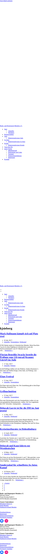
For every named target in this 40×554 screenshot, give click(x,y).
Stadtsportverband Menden (8, 507)
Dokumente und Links (15, 152)
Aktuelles (11, 131)
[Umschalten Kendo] (34, 308)
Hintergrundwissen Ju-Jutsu (16, 141)
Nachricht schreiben (6, 517)
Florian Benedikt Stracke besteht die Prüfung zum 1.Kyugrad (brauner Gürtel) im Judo (18, 357)
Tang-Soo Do (8, 147)
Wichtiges (11, 132)
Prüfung (12, 365)
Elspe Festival (7, 376)
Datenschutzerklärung (15, 156)
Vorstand (11, 154)
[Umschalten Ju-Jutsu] (34, 305)
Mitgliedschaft (12, 150)
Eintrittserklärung (5, 512)
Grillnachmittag (8, 391)
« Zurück (7, 483)
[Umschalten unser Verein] (34, 313)
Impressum (11, 157)
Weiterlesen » (9, 350)
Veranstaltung (14, 342)
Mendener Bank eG (6, 504)
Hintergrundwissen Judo (15, 138)
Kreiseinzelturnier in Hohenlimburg (18, 429)
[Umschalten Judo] (34, 301)
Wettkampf (23, 342)
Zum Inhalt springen (6, 1)
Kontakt (6, 159)
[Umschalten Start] (34, 294)
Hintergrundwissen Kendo (16, 145)
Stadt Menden (4, 505)
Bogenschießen (9, 134)
